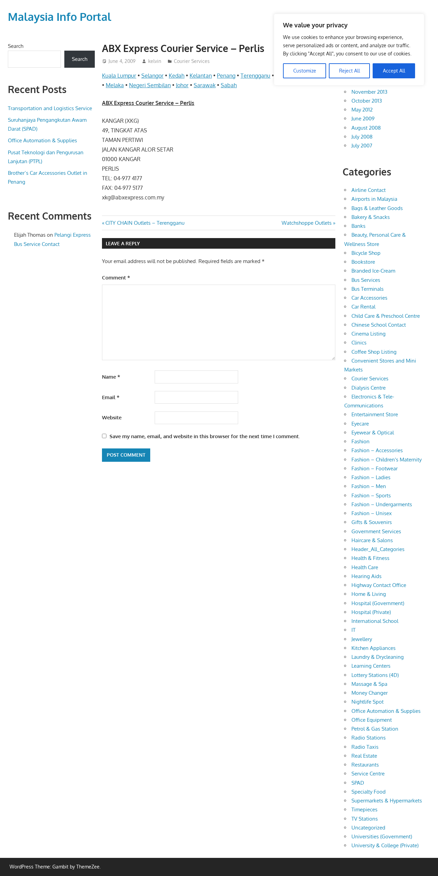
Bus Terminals (367, 289)
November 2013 (369, 92)
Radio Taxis (364, 747)
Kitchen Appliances (373, 648)
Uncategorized (368, 827)
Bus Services (365, 280)
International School (374, 621)
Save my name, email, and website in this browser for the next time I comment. (205, 436)
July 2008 (362, 136)
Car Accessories (369, 298)
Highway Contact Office (378, 585)
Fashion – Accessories (377, 450)
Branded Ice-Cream (373, 270)
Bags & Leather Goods (377, 208)
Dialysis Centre (368, 387)
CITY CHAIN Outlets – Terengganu (144, 223)
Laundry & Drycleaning (377, 657)
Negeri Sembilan (150, 85)
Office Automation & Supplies (42, 140)
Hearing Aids (366, 576)
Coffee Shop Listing (374, 352)
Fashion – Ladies (370, 477)
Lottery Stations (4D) (375, 675)
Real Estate (364, 756)
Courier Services (192, 61)
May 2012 (362, 109)
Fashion (360, 441)
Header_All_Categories (377, 549)
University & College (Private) (384, 845)
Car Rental (363, 306)
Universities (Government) (381, 836)
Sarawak (205, 85)
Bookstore (363, 262)
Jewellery (361, 639)
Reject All (349, 71)
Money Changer (369, 693)
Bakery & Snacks (370, 217)
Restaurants (365, 764)
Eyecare (360, 423)
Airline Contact (368, 190)
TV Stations (364, 818)
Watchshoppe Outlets (307, 223)
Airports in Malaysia (374, 199)
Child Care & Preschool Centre (385, 316)
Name (111, 377)
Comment (116, 277)
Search (15, 46)
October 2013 (366, 100)
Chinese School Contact (378, 325)
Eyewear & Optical (372, 432)
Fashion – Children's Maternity (386, 459)
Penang (226, 75)
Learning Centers (370, 666)
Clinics (358, 342)
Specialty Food (368, 791)
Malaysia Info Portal (59, 17)
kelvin (154, 61)
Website (111, 417)
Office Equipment (371, 720)
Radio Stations (368, 737)
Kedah (176, 75)
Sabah (229, 85)
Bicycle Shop (366, 253)
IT (353, 630)
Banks (358, 226)
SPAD (357, 783)
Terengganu (255, 75)
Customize (304, 71)
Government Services (376, 531)
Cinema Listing (368, 333)
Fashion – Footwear (374, 468)
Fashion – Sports (371, 495)
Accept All (394, 71)
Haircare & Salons (372, 540)
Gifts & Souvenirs (371, 522)
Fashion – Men (368, 486)
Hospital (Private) (371, 612)
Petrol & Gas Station (374, 728)
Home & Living (368, 594)
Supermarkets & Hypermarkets (386, 800)
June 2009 (363, 118)
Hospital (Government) (377, 603)
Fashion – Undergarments (381, 504)
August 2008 (366, 128)
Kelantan (201, 75)
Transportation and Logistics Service (50, 108)
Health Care (364, 567)
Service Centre (368, 773)
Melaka (115, 85)
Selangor (152, 75)
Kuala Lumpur (119, 75)
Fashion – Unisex (371, 513)
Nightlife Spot (367, 701)
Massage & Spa (369, 684)
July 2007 (361, 145)
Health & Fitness (370, 558)
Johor (182, 85)
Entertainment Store (374, 414)
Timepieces (364, 809)
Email (110, 397)
